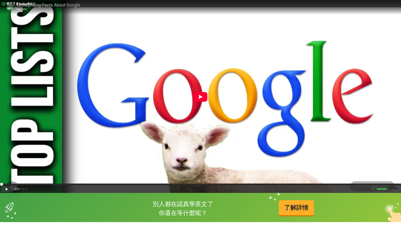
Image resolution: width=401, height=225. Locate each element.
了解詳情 (296, 207)
